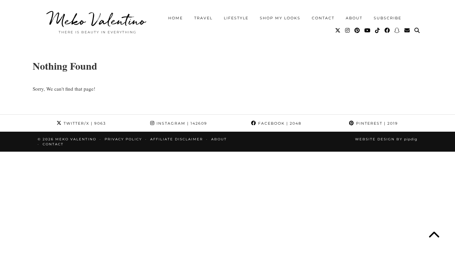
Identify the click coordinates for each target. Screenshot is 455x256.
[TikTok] (377, 30)
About (354, 18)
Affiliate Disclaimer (176, 139)
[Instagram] (347, 30)
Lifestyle (236, 18)
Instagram (181, 123)
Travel (203, 18)
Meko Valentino (97, 20)
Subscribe (387, 18)
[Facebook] (387, 30)
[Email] (407, 30)
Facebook (278, 123)
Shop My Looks (280, 18)
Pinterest (376, 123)
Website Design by (386, 139)
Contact (323, 18)
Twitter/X (84, 123)
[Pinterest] (357, 30)
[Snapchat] (397, 30)
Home (175, 18)
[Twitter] (338, 30)
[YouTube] (367, 30)
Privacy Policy (123, 139)
